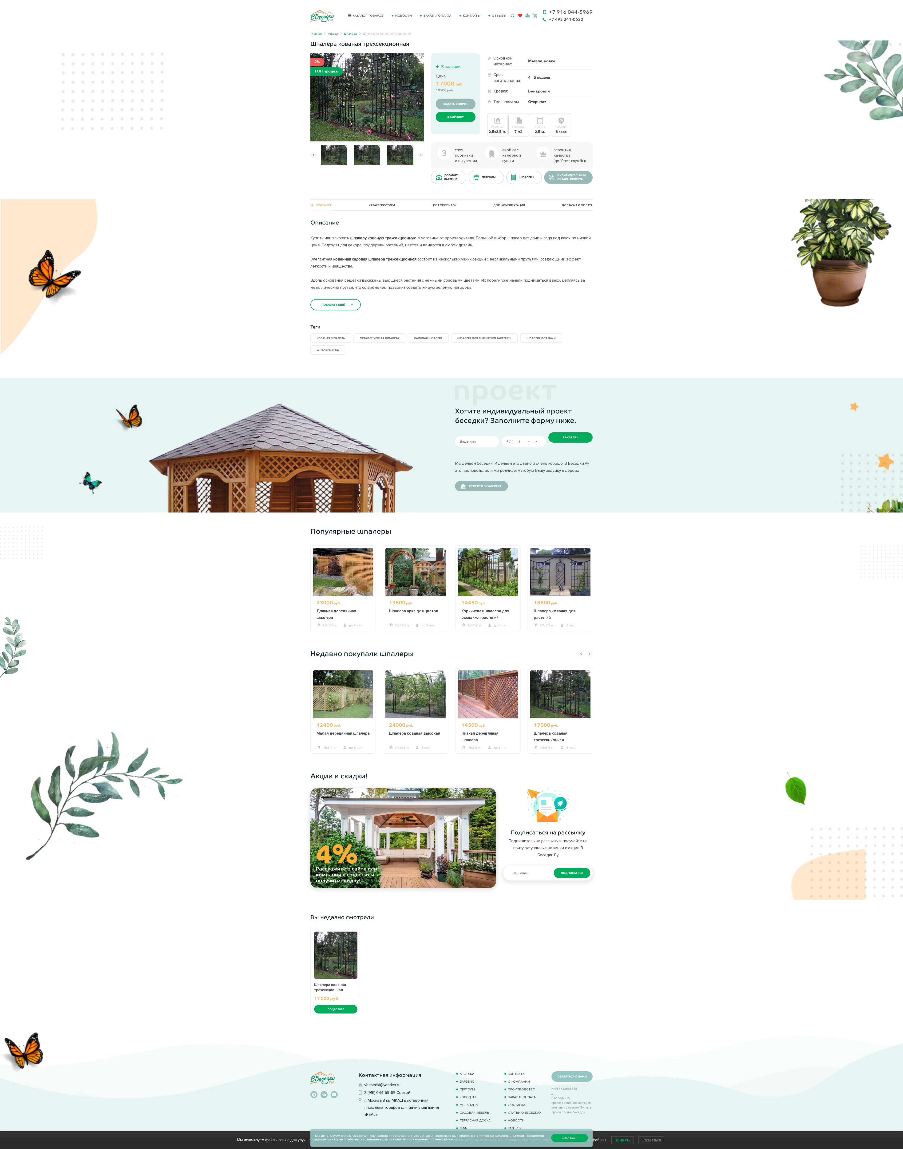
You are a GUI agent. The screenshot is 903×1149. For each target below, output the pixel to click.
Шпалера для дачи (541, 338)
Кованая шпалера (331, 338)
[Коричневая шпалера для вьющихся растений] (488, 572)
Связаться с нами (572, 1076)
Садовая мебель (474, 1112)
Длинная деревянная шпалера (336, 614)
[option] (367, 97)
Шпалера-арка (328, 350)
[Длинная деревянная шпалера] (343, 572)
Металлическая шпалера (379, 338)
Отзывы (499, 15)
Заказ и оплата (437, 15)
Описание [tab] (324, 205)
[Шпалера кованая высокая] (415, 694)
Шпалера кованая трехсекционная (550, 736)
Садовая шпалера (428, 338)
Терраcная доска (475, 1120)
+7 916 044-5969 (571, 12)
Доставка (516, 1105)
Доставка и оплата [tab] (577, 205)
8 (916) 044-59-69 (380, 1092)
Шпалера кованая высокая (414, 733)
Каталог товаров (368, 15)
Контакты (471, 15)
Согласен (570, 1138)
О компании (519, 1081)
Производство (521, 1089)
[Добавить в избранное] (419, 58)
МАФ (463, 1128)
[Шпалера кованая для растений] (560, 572)
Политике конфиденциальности (499, 1135)
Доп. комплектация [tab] (509, 205)
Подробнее (336, 1009)
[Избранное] (520, 16)
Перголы (467, 1089)
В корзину (455, 117)
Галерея (515, 1128)
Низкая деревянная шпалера (480, 736)
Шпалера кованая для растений (555, 614)
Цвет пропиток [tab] (444, 205)
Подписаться (572, 873)
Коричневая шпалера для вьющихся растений (485, 614)
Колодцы (468, 1097)
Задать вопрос (455, 104)
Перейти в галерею (485, 486)
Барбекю (467, 1081)
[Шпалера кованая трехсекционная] (367, 97)
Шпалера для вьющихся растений (484, 338)
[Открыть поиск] (512, 15)
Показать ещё (333, 304)
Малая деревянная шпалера (343, 733)
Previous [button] (313, 155)
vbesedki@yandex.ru (382, 1085)
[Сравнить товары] (527, 15)
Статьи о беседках (524, 1112)
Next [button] (421, 155)
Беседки (467, 1074)
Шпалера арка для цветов (413, 611)
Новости (403, 15)
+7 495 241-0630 (566, 19)
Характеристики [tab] (382, 205)
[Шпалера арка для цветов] (415, 572)
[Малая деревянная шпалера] (343, 694)
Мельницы (469, 1105)
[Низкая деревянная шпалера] (488, 694)
